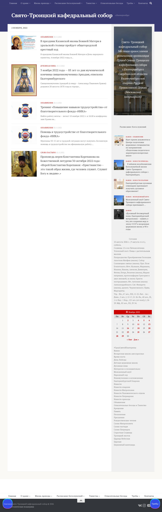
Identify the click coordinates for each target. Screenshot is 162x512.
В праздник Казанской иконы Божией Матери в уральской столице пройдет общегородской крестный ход (70, 45)
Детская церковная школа (126, 363)
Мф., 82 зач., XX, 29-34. (127, 303)
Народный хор (121, 375)
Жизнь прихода (41, 3)
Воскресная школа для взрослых (129, 353)
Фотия (117, 272)
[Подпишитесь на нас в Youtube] (149, 505)
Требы (130, 3)
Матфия (126, 260)
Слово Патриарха (122, 429)
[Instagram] (144, 505)
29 (123, 336)
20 (149, 328)
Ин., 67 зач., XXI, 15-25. (129, 294)
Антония (136, 281)
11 (138, 324)
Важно (128, 137)
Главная (13, 3)
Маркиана (144, 266)
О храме (24, 3)
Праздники (119, 417)
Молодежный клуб (141, 197)
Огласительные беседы (111, 3)
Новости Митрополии (124, 390)
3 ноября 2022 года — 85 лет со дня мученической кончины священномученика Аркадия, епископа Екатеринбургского (72, 74)
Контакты (143, 3)
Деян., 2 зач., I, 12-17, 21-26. (126, 297)
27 (149, 332)
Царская (117, 441)
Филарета (140, 284)
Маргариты (119, 290)
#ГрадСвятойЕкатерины (125, 347)
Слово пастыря (48, 152)
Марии (146, 272)
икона (134, 260)
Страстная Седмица (123, 432)
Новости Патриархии (124, 396)
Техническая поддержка (22, 506)
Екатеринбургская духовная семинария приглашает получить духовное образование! (139, 187)
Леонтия (131, 272)
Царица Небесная (122, 438)
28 (117, 336)
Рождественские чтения (125, 420)
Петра (123, 272)
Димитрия (142, 269)
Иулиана (135, 266)
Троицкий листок (122, 435)
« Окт (129, 339)
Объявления (46, 37)
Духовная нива (48, 66)
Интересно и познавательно (127, 369)
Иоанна (117, 269)
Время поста (119, 356)
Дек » (136, 339)
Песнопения (119, 414)
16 (128, 328)
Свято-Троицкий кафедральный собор (62, 15)
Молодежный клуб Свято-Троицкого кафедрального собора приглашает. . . (138, 202)
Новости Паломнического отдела (129, 393)
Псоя (147, 263)
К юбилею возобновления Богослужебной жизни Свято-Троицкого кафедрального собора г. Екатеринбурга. (138, 169)
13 (149, 324)
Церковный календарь (124, 444)
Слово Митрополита (123, 423)
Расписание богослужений (67, 3)
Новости (118, 384)
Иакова (125, 269)
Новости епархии (140, 180)
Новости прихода (140, 161)
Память (117, 411)
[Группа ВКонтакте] (139, 505)
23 (128, 332)
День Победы (120, 359)
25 (138, 332)
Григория (143, 275)
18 (138, 328)
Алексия (133, 269)
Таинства (90, 3)
